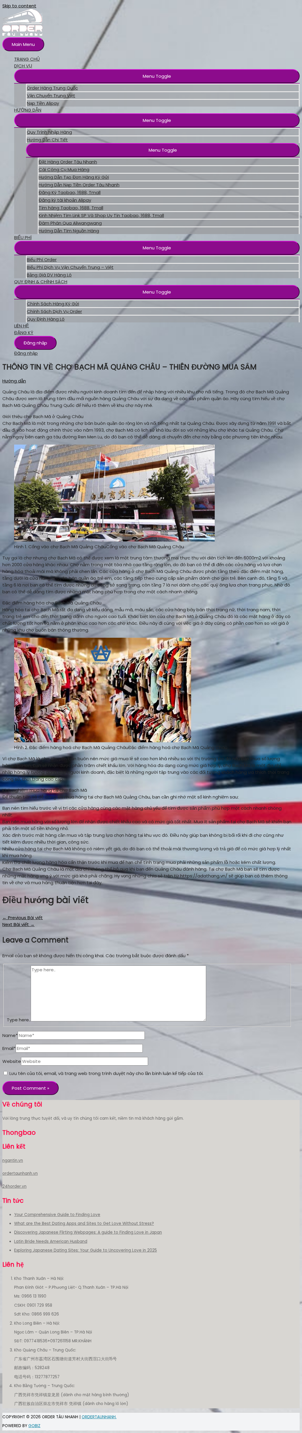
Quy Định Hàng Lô (46, 319)
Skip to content (19, 6)
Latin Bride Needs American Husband (50, 1241)
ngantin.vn (12, 1160)
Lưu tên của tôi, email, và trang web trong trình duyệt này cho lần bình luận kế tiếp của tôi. (106, 1073)
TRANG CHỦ (27, 59)
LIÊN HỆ (21, 326)
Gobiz (34, 1426)
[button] (157, 76)
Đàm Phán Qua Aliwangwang (70, 223)
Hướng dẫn (14, 381)
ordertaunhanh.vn (20, 1173)
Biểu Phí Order (42, 259)
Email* (9, 1048)
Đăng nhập (35, 343)
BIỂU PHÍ (23, 237)
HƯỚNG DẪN (27, 110)
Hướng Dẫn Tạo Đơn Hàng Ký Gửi (74, 177)
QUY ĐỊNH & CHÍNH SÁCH (40, 282)
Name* (10, 1035)
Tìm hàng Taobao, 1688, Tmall (71, 208)
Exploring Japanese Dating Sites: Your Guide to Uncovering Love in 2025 (85, 1250)
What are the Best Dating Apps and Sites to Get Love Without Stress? (84, 1223)
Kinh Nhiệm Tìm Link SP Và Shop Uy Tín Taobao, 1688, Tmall (101, 215)
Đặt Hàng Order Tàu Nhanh (68, 162)
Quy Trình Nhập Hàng (49, 132)
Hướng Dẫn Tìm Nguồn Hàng (69, 231)
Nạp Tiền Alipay (43, 103)
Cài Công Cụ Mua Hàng (64, 169)
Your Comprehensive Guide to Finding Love (57, 1214)
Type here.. (19, 1020)
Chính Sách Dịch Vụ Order (54, 311)
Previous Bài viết (22, 918)
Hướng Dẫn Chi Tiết (47, 140)
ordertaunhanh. (99, 1417)
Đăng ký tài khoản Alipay (65, 200)
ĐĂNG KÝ (23, 332)
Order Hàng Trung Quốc (52, 88)
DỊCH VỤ (23, 66)
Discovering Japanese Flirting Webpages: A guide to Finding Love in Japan (88, 1232)
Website (11, 1061)
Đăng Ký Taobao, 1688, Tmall (70, 192)
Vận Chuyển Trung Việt (51, 95)
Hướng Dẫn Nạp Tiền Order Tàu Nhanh (79, 185)
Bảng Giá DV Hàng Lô (49, 275)
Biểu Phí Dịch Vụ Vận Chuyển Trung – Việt (70, 267)
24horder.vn (14, 1186)
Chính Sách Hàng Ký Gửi (53, 304)
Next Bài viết (18, 924)
